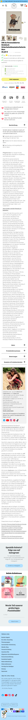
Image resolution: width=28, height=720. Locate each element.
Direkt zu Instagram (14, 565)
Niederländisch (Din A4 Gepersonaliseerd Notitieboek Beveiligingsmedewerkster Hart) (13, 532)
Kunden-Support (5, 637)
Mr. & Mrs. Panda (13, 716)
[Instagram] (11, 420)
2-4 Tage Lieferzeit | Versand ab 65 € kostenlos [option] (15, 1)
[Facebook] (4, 420)
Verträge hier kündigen (7, 666)
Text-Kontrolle (11, 66)
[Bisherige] (3, 22)
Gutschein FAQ (5, 652)
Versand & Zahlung (6, 649)
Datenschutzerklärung (7, 656)
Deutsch (5, 704)
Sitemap (3, 669)
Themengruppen (5, 642)
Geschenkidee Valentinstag (8, 644)
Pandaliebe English (6, 659)
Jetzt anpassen (14, 79)
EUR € (13, 704)
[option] (14, 22)
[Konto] (22, 6)
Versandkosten (18, 52)
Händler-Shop (5, 647)
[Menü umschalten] (3, 5)
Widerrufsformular (6, 664)
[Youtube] (7, 420)
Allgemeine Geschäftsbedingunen (10, 654)
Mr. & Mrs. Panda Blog (7, 639)
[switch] (4, 717)
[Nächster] (24, 22)
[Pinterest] (14, 420)
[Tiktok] (17, 420)
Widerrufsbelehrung (6, 661)
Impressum (4, 671)
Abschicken (14, 621)
